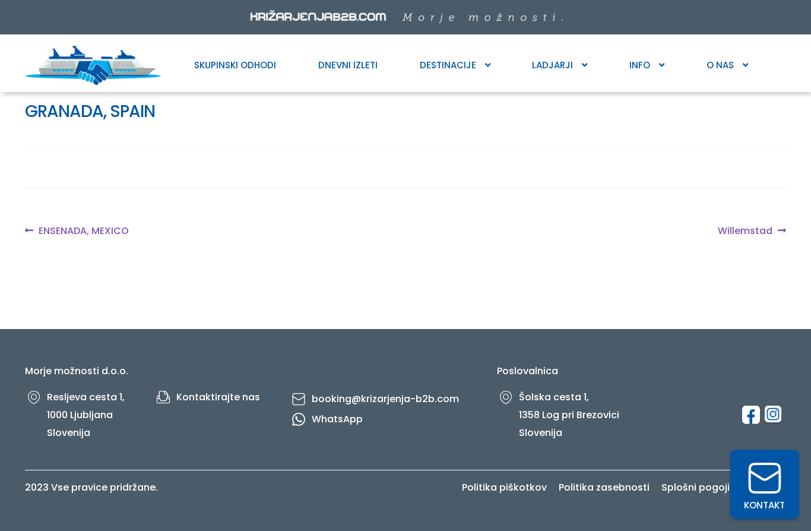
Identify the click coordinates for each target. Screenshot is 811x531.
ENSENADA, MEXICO (83, 231)
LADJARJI (552, 65)
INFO (639, 65)
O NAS (720, 65)
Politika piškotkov (504, 487)
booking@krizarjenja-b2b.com (385, 399)
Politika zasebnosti (604, 487)
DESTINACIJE (448, 65)
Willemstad (745, 231)
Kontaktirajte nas (218, 397)
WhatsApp (337, 419)
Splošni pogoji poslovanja (723, 487)
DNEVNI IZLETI (348, 65)
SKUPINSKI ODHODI (235, 65)
